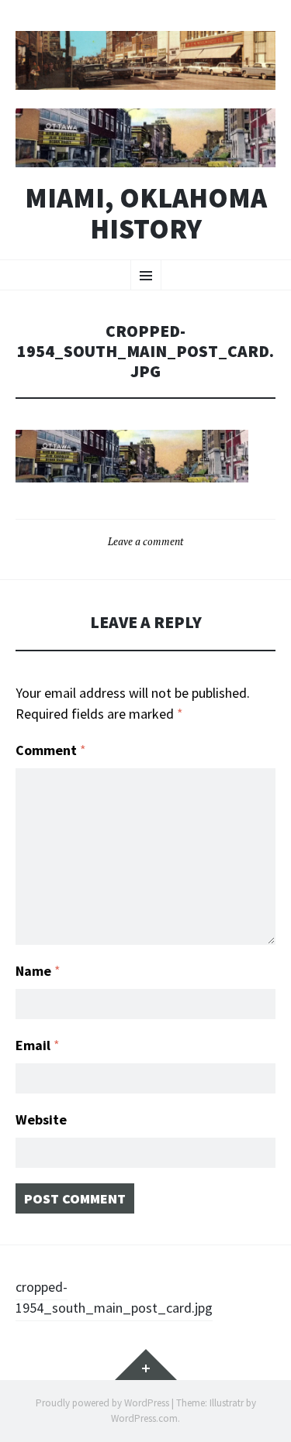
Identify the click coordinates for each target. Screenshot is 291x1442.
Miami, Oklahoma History (146, 213)
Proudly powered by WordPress (102, 1402)
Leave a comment (145, 541)
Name (38, 971)
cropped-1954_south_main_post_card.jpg (114, 1297)
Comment (51, 750)
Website (41, 1119)
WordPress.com (144, 1418)
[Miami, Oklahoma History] (145, 60)
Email (38, 1045)
